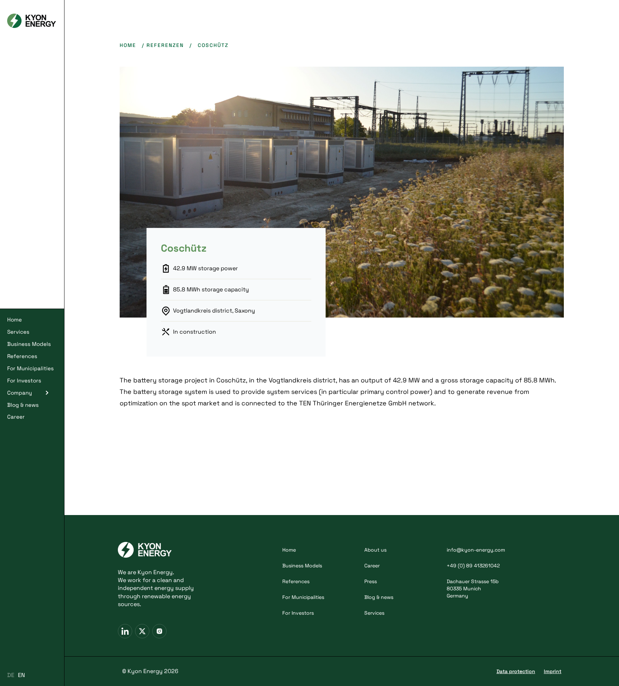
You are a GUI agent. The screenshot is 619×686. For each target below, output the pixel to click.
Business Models (29, 343)
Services (18, 331)
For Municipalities (30, 368)
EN (21, 675)
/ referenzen (163, 45)
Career (16, 416)
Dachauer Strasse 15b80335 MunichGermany (473, 588)
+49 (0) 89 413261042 (473, 565)
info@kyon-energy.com (476, 550)
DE (10, 675)
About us (375, 550)
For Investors (24, 380)
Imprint (552, 671)
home (128, 45)
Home (14, 319)
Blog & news (23, 404)
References (22, 356)
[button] (32, 392)
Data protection (515, 671)
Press (370, 581)
